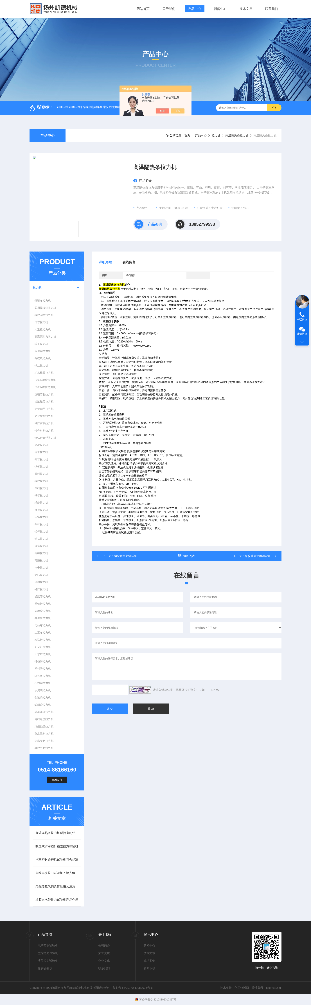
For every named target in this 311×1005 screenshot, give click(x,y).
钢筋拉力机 (41, 574)
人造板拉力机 (43, 329)
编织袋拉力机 (43, 704)
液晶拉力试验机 (48, 960)
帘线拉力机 (41, 488)
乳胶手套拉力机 (44, 748)
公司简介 (104, 945)
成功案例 (149, 960)
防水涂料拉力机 (44, 733)
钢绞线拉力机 (43, 358)
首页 (187, 135)
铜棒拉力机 (41, 553)
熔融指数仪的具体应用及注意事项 (58, 886)
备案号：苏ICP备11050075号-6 (132, 987)
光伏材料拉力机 (44, 416)
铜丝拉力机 (41, 365)
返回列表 (189, 556)
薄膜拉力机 (41, 560)
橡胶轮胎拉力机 (44, 401)
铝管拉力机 (41, 459)
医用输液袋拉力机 (45, 307)
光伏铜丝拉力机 (44, 408)
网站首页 (143, 9)
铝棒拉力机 (41, 531)
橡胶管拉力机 (43, 596)
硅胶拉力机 (41, 589)
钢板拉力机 (41, 444)
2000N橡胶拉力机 (45, 379)
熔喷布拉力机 (43, 300)
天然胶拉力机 (43, 610)
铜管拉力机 (41, 466)
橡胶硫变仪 (45, 968)
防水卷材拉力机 (44, 740)
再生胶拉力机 (43, 618)
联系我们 (271, 9)
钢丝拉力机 (41, 582)
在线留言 (129, 262)
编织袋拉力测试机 (125, 556)
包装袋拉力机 (43, 697)
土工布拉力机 (43, 632)
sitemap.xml (273, 987)
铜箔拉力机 (41, 538)
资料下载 (149, 968)
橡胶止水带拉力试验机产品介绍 (56, 899)
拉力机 (216, 135)
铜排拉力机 (41, 545)
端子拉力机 (41, 343)
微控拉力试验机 (48, 953)
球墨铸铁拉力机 (44, 711)
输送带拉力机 (43, 639)
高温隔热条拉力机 (236, 135)
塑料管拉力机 (43, 668)
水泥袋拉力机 (43, 690)
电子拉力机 (41, 567)
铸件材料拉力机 (44, 430)
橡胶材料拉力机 (44, 423)
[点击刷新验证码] (140, 690)
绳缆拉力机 (41, 502)
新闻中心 (220, 9)
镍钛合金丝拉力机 (45, 437)
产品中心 (194, 9)
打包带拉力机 (43, 661)
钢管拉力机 (41, 495)
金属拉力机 (41, 509)
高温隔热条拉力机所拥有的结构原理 (58, 833)
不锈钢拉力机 (43, 683)
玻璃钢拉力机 (43, 351)
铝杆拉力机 (41, 524)
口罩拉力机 (41, 322)
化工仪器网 (242, 987)
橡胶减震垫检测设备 (258, 556)
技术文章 (246, 9)
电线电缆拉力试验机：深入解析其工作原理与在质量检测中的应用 (58, 873)
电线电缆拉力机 (44, 719)
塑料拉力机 (41, 473)
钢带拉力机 (41, 452)
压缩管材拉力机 (44, 394)
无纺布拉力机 (43, 625)
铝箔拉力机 (41, 517)
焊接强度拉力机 (44, 726)
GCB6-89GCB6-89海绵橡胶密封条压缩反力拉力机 (88, 107)
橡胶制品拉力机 (44, 314)
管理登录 (257, 987)
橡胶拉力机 (41, 480)
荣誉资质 (104, 953)
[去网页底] (302, 341)
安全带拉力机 (43, 646)
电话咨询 (302, 319)
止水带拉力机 (43, 654)
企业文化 (104, 960)
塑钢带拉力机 (43, 603)
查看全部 (57, 779)
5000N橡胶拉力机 (45, 387)
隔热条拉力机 (43, 675)
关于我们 (168, 9)
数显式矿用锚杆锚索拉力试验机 (56, 846)
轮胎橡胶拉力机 (44, 372)
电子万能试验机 (48, 945)
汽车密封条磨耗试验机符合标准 (56, 859)
